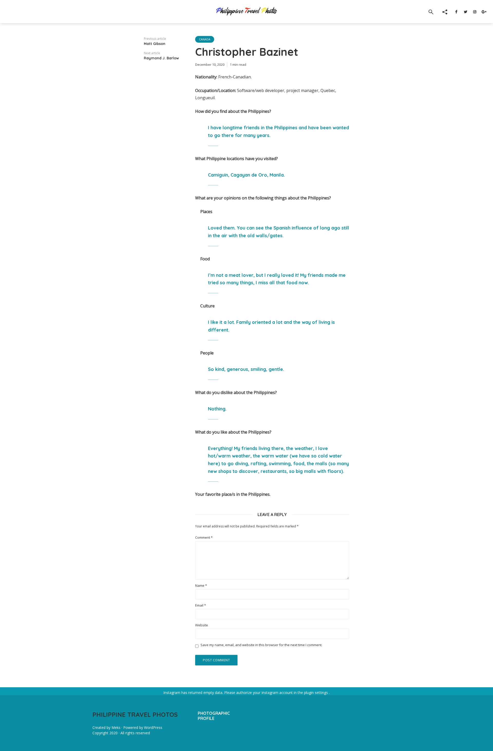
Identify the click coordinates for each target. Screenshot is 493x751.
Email (200, 605)
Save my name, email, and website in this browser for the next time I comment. (261, 645)
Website (201, 625)
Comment (204, 537)
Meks (115, 727)
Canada (204, 39)
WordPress (153, 727)
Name (201, 585)
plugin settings (316, 692)
